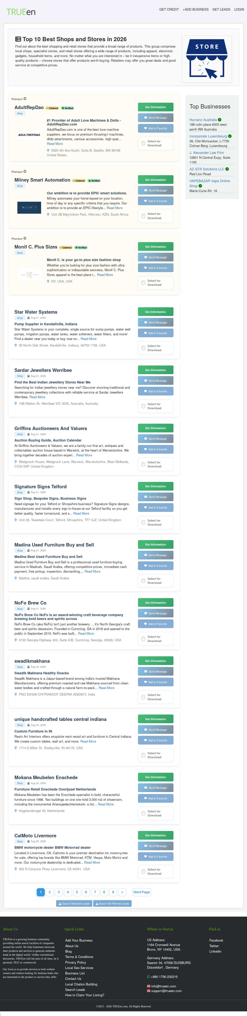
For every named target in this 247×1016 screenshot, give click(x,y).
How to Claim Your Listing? (84, 994)
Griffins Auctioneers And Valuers (50, 428)
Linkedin (215, 951)
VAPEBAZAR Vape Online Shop (209, 183)
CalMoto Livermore (35, 835)
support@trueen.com (166, 990)
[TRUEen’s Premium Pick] (24, 99)
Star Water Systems (35, 311)
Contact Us (73, 978)
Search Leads (75, 989)
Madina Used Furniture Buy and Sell (54, 544)
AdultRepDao (29, 107)
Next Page (142, 892)
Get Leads (221, 9)
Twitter (214, 945)
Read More (55, 143)
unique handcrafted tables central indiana (60, 719)
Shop (20, 113)
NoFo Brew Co (30, 602)
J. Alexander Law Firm (206, 152)
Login (239, 9)
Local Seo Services (79, 967)
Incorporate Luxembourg (208, 135)
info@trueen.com (163, 986)
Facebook (216, 940)
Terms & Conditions (79, 956)
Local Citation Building (81, 984)
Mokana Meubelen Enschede (46, 777)
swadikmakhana (32, 660)
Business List (75, 973)
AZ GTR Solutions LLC (207, 168)
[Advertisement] (212, 262)
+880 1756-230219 (164, 976)
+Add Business (196, 9)
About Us (72, 945)
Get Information (155, 107)
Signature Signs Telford (40, 486)
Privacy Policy (75, 962)
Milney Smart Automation (43, 179)
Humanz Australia (203, 119)
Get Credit (169, 9)
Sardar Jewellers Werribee (43, 370)
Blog (68, 951)
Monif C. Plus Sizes (36, 246)
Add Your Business (79, 940)
